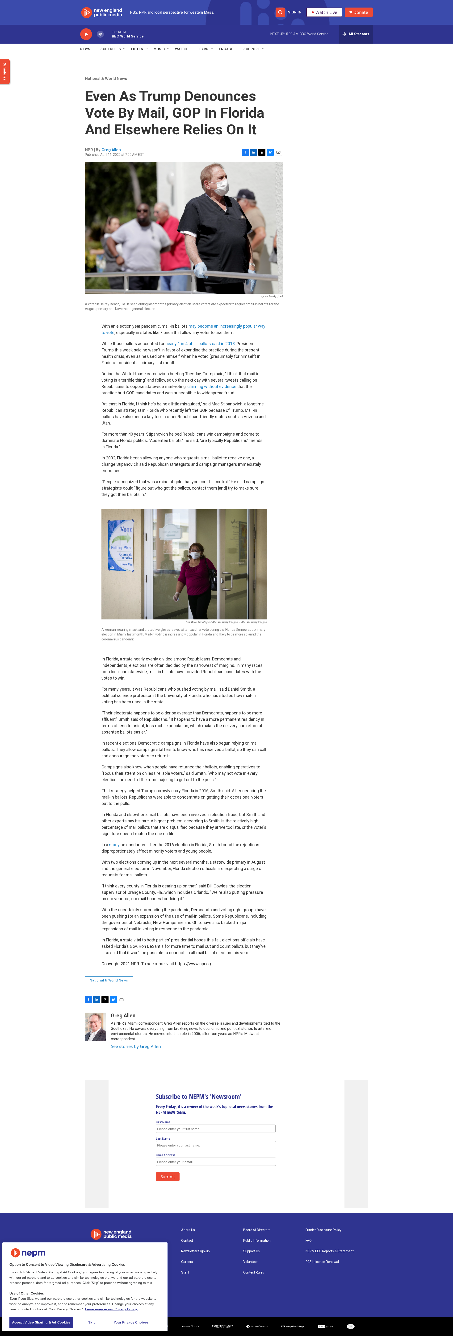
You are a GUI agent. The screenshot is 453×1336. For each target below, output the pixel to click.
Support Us (251, 1251)
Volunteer (250, 1262)
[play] (86, 34)
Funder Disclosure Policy (323, 1230)
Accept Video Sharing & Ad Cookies (41, 1322)
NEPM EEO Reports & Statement (330, 1251)
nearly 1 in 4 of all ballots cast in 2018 (200, 343)
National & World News (106, 78)
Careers (187, 1262)
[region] (85, 1286)
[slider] (108, 34)
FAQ (309, 1240)
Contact (187, 1240)
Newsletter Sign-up (195, 1251)
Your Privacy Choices (131, 1322)
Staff (185, 1272)
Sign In (295, 12)
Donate (360, 12)
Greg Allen (111, 149)
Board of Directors (256, 1230)
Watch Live (326, 12)
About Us (188, 1230)
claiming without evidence (211, 386)
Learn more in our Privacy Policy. (111, 1309)
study (114, 844)
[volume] (100, 34)
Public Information (257, 1240)
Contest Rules (253, 1272)
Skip (92, 1322)
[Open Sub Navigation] (94, 49)
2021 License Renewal (322, 1262)
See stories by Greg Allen (136, 1046)
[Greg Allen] (95, 1027)
